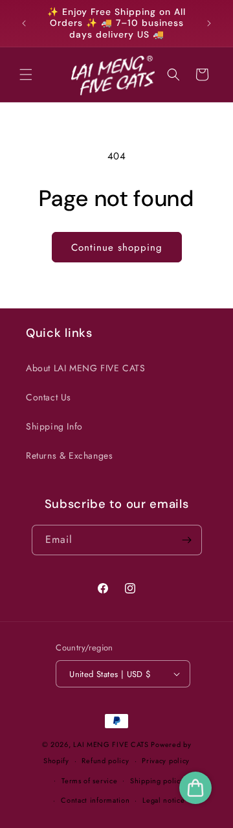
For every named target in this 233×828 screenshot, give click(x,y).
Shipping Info (54, 426)
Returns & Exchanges (69, 455)
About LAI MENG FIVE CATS (85, 368)
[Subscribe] (187, 540)
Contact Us (48, 397)
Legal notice (163, 800)
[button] (26, 74)
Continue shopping (116, 247)
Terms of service (89, 781)
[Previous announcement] (24, 23)
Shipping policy (157, 781)
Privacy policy (166, 760)
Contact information (95, 800)
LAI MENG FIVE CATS (111, 744)
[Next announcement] (209, 23)
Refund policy (105, 760)
